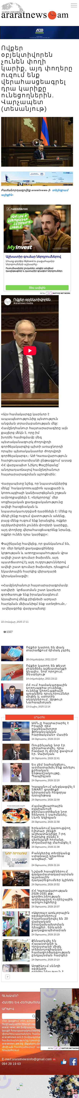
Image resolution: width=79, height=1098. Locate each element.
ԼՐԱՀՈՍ (39, 717)
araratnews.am (11, 1036)
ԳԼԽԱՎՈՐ (10, 995)
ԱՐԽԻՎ (8, 1009)
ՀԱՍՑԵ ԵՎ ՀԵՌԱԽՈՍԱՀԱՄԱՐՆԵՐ (30, 1002)
